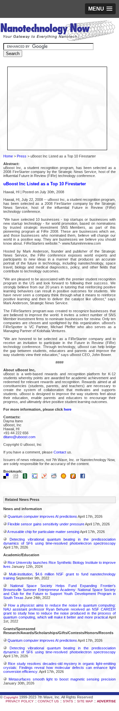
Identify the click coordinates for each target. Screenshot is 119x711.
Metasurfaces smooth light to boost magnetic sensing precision (62, 679)
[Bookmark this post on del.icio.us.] (7, 477)
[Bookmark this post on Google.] (36, 477)
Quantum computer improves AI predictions (42, 516)
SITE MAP (85, 701)
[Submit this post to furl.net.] (74, 477)
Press (21, 156)
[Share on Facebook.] (84, 477)
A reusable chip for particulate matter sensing (43, 532)
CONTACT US (48, 701)
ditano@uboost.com (19, 437)
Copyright (11, 697)
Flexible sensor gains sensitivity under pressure (46, 524)
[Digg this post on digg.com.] (17, 477)
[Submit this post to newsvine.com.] (26, 477)
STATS (68, 701)
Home (8, 156)
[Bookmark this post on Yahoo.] (46, 477)
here (67, 409)
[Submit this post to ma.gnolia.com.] (65, 477)
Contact (60, 452)
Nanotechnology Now (57, 31)
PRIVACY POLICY (20, 701)
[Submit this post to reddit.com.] (55, 477)
